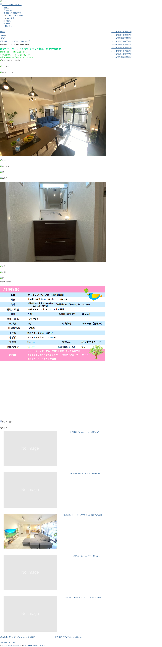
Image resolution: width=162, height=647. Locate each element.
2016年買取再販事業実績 (121, 57)
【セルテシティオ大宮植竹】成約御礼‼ (84, 474)
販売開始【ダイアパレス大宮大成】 (69, 637)
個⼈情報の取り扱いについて (11, 642)
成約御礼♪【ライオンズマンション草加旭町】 (83, 597)
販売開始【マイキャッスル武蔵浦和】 (85, 432)
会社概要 (7, 23)
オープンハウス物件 (15, 16)
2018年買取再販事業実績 (121, 51)
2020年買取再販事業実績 (121, 44)
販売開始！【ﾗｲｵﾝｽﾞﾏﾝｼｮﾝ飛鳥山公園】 (15, 41)
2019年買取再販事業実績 (121, 48)
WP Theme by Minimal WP (34, 645)
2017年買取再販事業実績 (121, 54)
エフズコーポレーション (11, 645)
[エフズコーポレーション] (11, 5)
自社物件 (10, 18)
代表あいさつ (9, 10)
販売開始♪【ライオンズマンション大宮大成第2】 (83, 515)
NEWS (2, 32)
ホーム (6, 8)
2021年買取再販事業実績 (121, 41)
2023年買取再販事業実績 (121, 35)
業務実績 (7, 21)
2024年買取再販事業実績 (121, 32)
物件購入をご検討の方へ (13, 13)
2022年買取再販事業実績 (121, 38)
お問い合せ (8, 26)
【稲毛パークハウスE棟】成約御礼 (85, 556)
